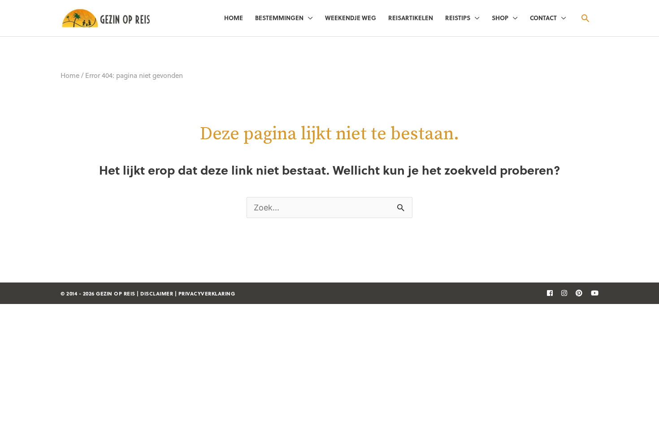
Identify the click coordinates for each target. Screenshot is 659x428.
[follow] (546, 293)
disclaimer (156, 293)
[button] (585, 18)
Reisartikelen (410, 17)
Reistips (457, 17)
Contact (543, 17)
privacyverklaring (206, 293)
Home (233, 17)
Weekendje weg (350, 17)
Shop (500, 17)
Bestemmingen (279, 17)
